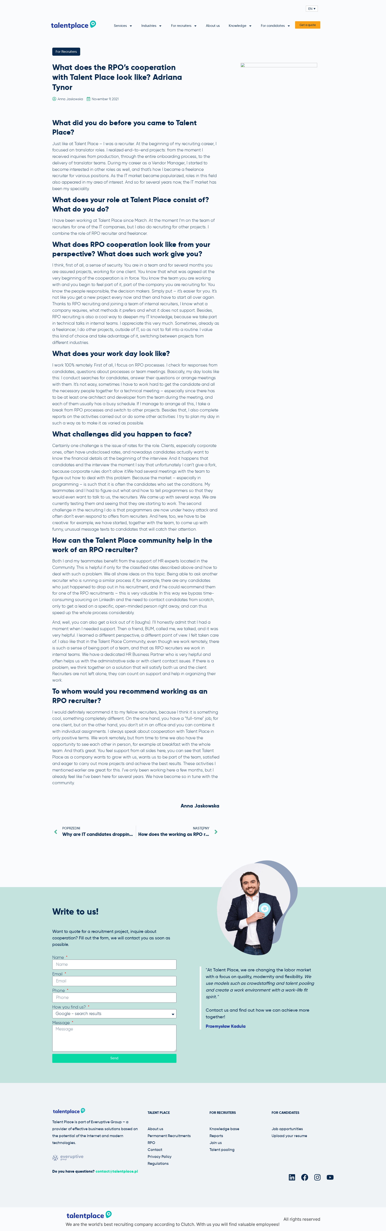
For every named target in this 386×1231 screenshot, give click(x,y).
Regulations (158, 1163)
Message (61, 1023)
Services (120, 25)
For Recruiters (66, 51)
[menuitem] (312, 9)
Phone (59, 990)
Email (58, 974)
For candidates (273, 25)
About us (213, 25)
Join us (216, 1142)
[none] (312, 9)
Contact (155, 1149)
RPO (151, 1142)
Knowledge (237, 25)
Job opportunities (287, 1128)
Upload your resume (289, 1135)
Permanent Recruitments (169, 1135)
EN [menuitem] (310, 9)
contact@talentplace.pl (117, 1171)
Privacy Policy (160, 1156)
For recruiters (181, 25)
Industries (148, 25)
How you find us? (69, 1007)
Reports (216, 1135)
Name (58, 957)
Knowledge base (224, 1128)
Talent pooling (222, 1149)
